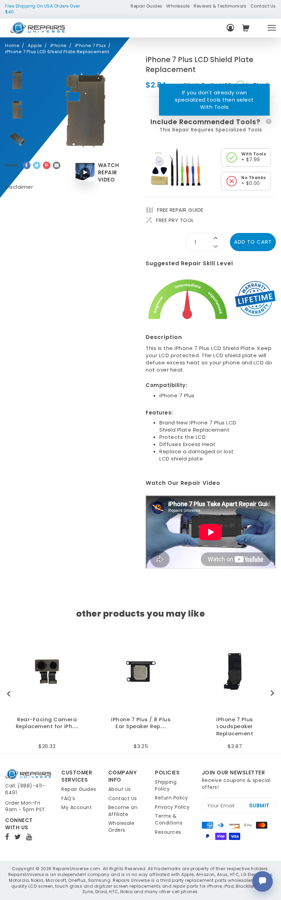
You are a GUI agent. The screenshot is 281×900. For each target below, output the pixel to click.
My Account (76, 807)
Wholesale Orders (121, 826)
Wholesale (178, 6)
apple (35, 46)
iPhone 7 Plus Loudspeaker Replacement (235, 726)
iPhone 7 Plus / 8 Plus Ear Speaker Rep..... (141, 723)
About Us (119, 789)
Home (12, 46)
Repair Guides (146, 6)
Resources (168, 832)
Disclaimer (19, 186)
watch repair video (108, 172)
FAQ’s (68, 798)
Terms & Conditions (168, 819)
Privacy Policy (172, 807)
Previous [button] (10, 693)
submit (259, 805)
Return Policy (171, 797)
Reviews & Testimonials (220, 6)
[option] (17, 80)
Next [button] (270, 693)
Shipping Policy (165, 785)
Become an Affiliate (123, 811)
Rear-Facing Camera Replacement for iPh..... (47, 723)
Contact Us (263, 6)
